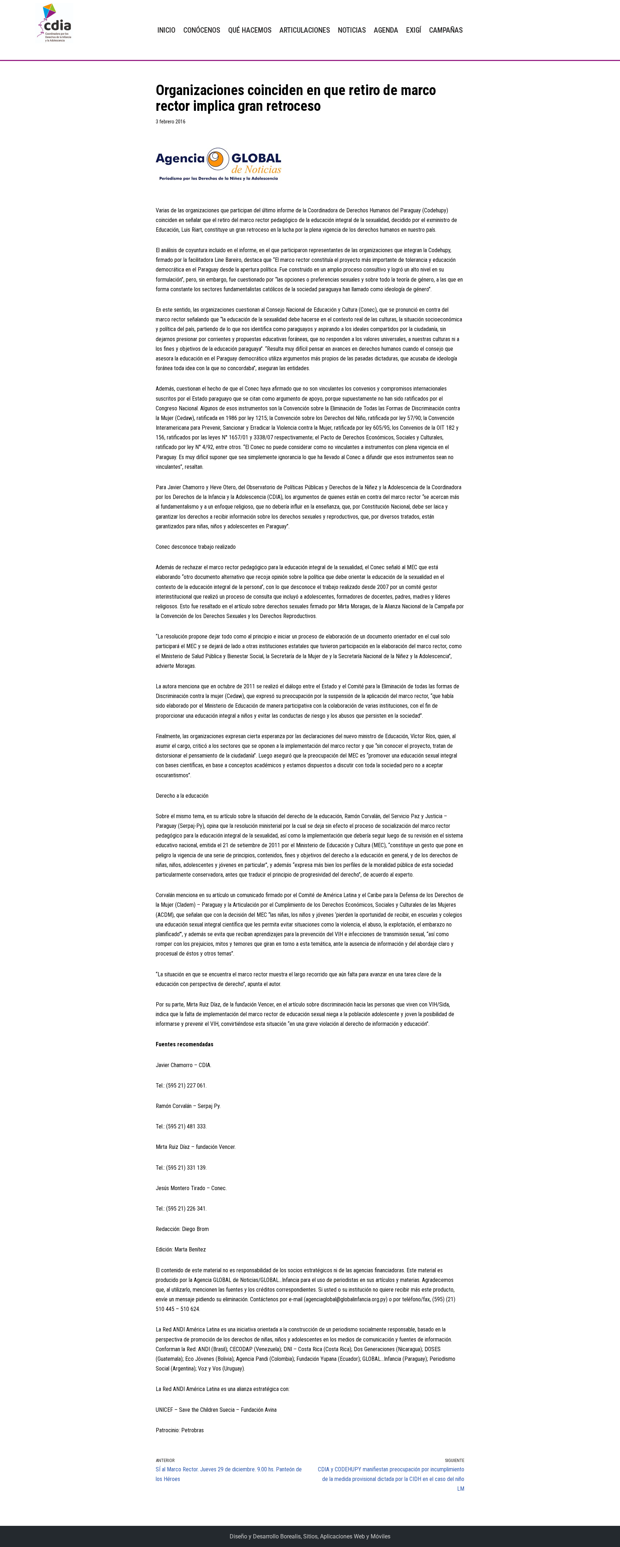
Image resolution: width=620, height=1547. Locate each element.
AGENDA (386, 30)
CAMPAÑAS (446, 30)
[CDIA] (52, 23)
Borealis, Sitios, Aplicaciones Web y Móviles (335, 1536)
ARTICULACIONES (305, 30)
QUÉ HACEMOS (250, 30)
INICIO (166, 30)
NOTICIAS (352, 30)
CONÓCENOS (201, 30)
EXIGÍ (413, 30)
